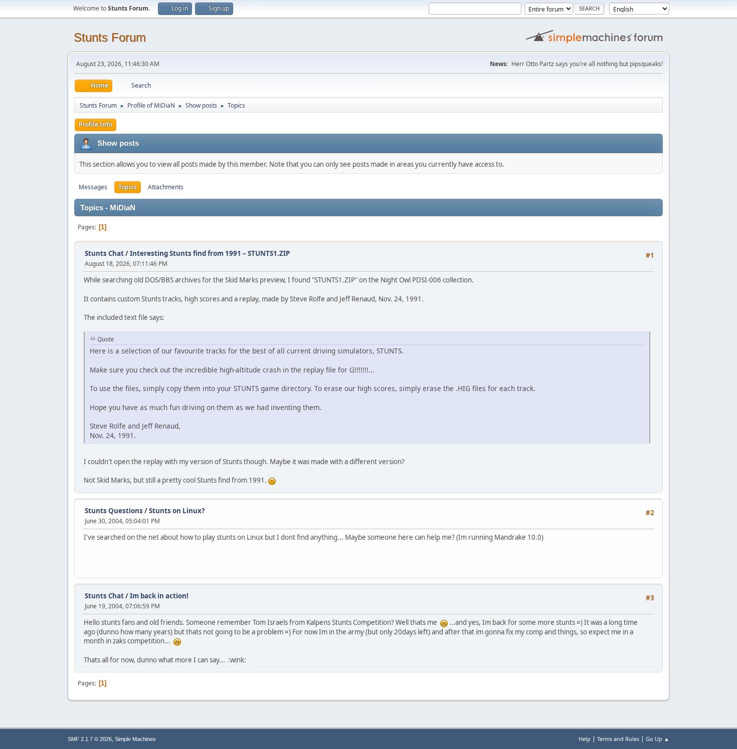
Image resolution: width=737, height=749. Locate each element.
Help (585, 738)
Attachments (165, 187)
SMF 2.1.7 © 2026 (90, 739)
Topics (127, 187)
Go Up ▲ (657, 738)
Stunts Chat (104, 253)
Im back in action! (159, 595)
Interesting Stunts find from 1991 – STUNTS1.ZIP (210, 253)
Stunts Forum (110, 37)
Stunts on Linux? (177, 510)
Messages (93, 187)
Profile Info (95, 124)
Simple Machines (135, 739)
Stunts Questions (114, 510)
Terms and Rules (618, 738)
